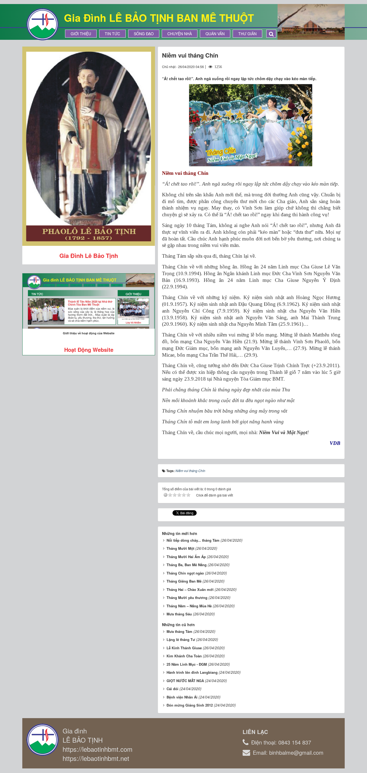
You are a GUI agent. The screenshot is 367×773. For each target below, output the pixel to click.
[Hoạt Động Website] (89, 301)
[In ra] (327, 66)
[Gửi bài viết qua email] (317, 66)
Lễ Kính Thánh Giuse (184, 647)
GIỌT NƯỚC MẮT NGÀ (185, 680)
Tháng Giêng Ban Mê (184, 581)
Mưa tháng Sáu (179, 613)
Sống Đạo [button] (144, 33)
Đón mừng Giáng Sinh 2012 (190, 705)
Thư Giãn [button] (247, 33)
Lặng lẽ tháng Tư (181, 639)
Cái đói (172, 688)
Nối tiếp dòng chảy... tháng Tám (193, 540)
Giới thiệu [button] (81, 33)
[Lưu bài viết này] (336, 66)
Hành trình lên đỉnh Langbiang (192, 672)
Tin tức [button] (112, 33)
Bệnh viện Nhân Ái (182, 697)
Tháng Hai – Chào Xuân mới (190, 589)
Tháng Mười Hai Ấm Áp (186, 556)
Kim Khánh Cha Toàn (184, 655)
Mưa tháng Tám (179, 631)
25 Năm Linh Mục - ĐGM (187, 664)
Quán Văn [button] (215, 33)
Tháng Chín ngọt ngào (185, 573)
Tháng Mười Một (180, 548)
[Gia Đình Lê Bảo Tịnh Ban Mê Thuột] (42, 23)
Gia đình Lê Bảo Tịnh (88, 255)
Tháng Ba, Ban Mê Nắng (187, 564)
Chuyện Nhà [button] (179, 33)
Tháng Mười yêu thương (187, 597)
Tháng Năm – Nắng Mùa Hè (189, 605)
